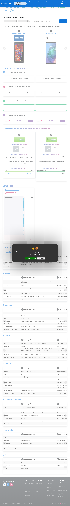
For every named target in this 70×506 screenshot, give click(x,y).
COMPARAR (63, 21)
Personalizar (41, 258)
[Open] (57, 21)
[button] (10, 21)
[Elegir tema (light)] (67, 2)
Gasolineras (47, 2)
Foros (53, 2)
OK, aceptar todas (31, 258)
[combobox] (41, 21)
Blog (58, 2)
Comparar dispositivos (8, 19)
